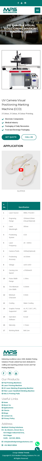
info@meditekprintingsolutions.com (18, 442)
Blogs (5, 413)
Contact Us (7, 416)
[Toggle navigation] (37, 10)
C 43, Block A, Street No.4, (13, 432)
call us (29, 137)
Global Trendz (23, 453)
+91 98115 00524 (10, 445)
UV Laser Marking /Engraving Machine (18, 388)
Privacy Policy (9, 418)
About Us (7, 405)
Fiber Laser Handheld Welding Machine (18, 391)
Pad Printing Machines (12, 383)
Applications (8, 408)
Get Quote (10, 137)
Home (5, 402)
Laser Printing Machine (12, 385)
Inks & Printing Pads (11, 393)
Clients (6, 410)
